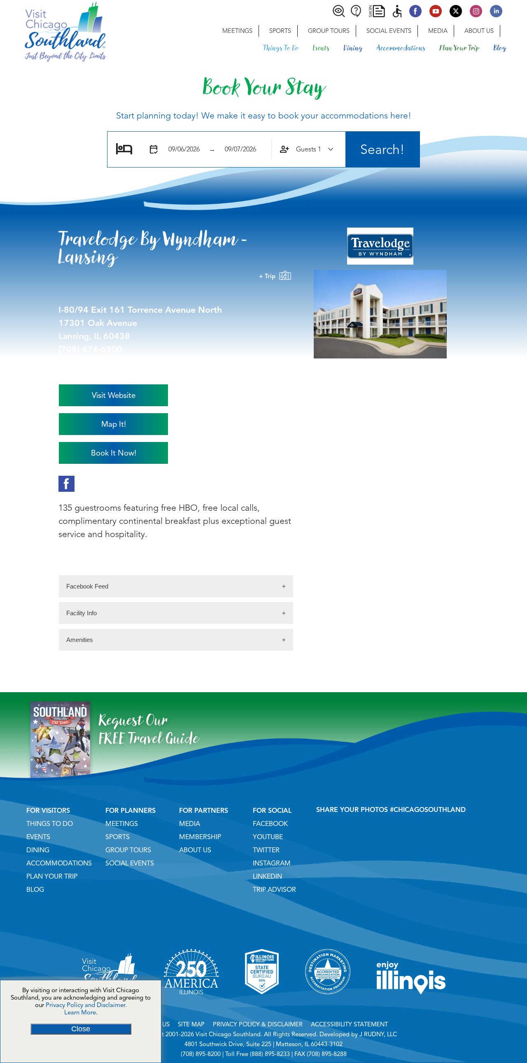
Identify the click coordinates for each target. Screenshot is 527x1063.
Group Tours (329, 31)
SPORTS (117, 837)
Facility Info (81, 612)
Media (438, 31)
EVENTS (38, 837)
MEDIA (189, 824)
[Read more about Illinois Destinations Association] (262, 1004)
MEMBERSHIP (200, 837)
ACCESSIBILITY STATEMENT (349, 1024)
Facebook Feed (87, 586)
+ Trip (269, 276)
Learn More (80, 1012)
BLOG (35, 890)
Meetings (237, 31)
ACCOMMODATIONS (59, 863)
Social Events (388, 31)
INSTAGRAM (272, 863)
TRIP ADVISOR (274, 890)
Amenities (79, 639)
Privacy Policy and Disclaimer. (86, 1005)
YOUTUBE (268, 837)
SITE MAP (191, 1024)
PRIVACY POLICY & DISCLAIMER (258, 1024)
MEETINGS (121, 824)
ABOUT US (195, 850)
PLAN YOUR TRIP (51, 876)
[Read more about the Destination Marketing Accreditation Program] (328, 1004)
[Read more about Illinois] (411, 1004)
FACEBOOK (270, 824)
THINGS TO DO (49, 824)
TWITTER (266, 850)
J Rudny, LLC (378, 1034)
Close (80, 1029)
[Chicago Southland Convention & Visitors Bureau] (53, 31)
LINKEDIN (267, 876)
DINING (37, 850)
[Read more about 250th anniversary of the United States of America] (191, 1004)
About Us (479, 31)
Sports (280, 31)
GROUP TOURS (128, 850)
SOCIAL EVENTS (129, 863)
